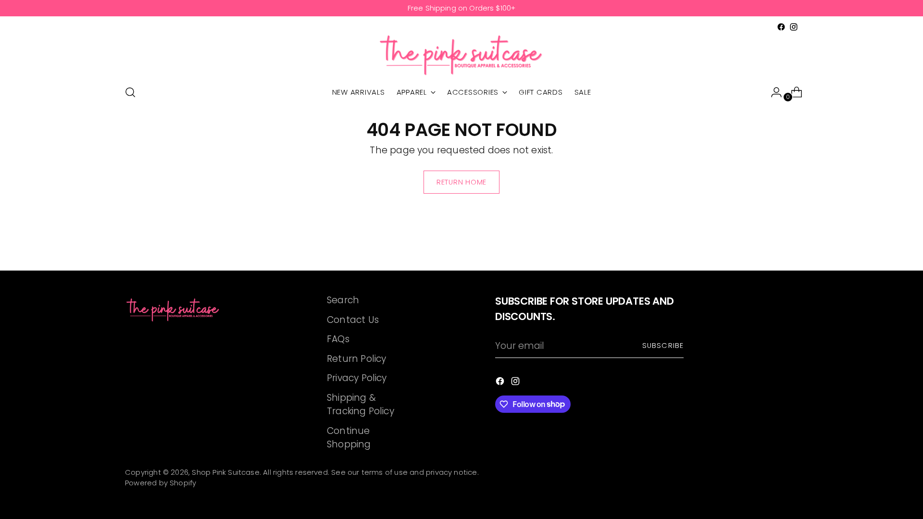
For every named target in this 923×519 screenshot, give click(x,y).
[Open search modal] (130, 92)
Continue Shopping (349, 437)
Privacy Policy (357, 377)
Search (343, 300)
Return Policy (356, 358)
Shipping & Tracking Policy (360, 404)
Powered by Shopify (160, 483)
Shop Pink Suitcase (225, 472)
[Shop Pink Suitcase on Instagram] (793, 27)
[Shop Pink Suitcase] (461, 55)
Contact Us (353, 319)
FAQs (338, 339)
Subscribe (663, 345)
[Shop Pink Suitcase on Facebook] (781, 27)
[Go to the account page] (772, 92)
